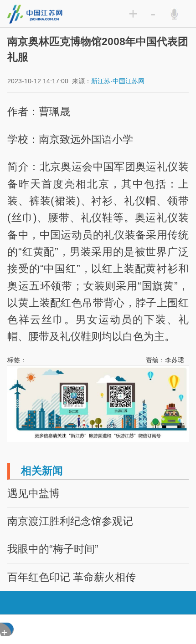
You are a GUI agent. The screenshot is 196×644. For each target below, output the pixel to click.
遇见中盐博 (33, 493)
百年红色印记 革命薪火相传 (71, 577)
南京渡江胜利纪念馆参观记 (70, 521)
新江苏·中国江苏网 (117, 81)
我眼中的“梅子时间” (52, 549)
